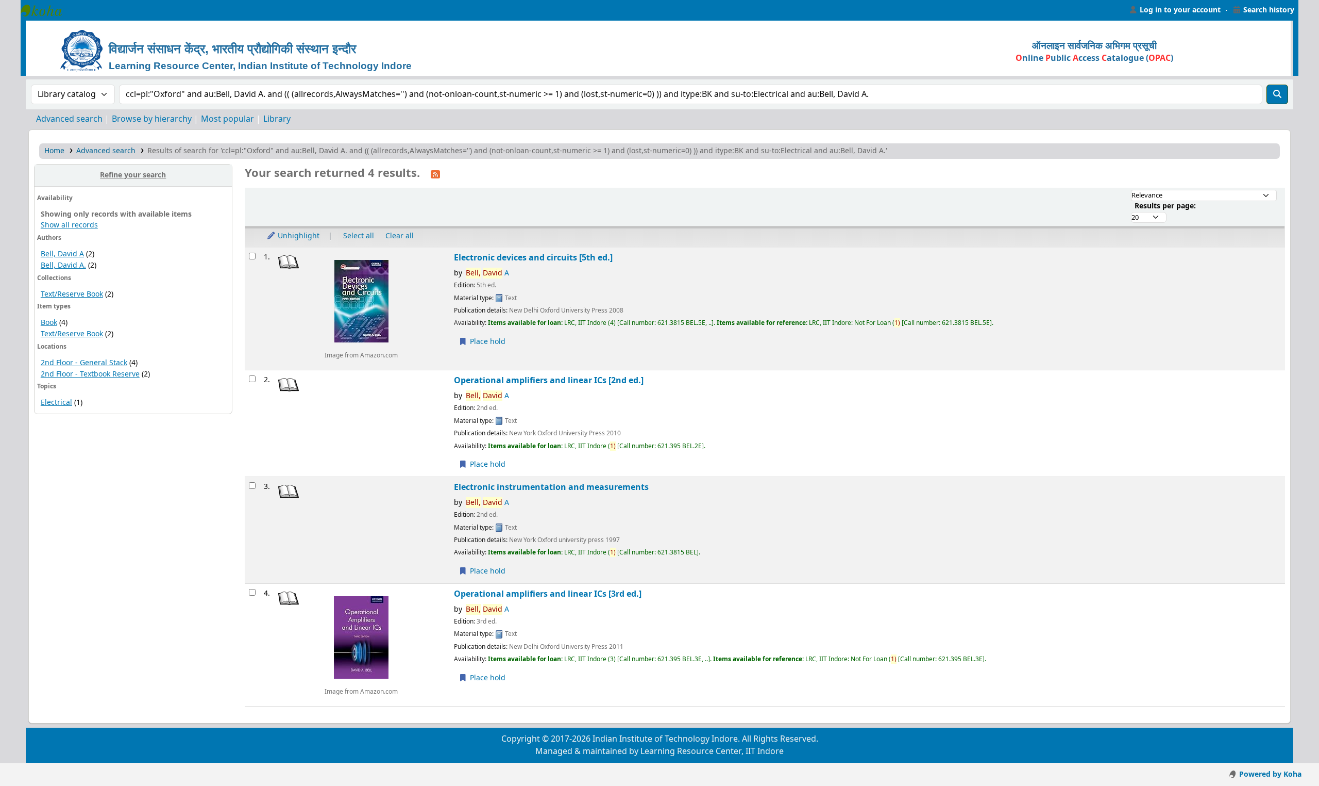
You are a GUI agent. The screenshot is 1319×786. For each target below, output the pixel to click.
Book (49, 322)
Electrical (56, 402)
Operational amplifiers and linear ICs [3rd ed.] (547, 594)
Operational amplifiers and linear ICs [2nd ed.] (549, 380)
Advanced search (69, 119)
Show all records (69, 225)
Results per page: (1165, 206)
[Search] (1277, 94)
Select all (358, 236)
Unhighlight (297, 236)
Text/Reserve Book (72, 294)
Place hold (486, 341)
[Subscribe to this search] (435, 174)
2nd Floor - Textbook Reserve (90, 374)
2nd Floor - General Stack (84, 362)
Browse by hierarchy (152, 119)
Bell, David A (62, 254)
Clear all (399, 236)
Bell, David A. (63, 265)
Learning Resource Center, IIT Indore (46, 10)
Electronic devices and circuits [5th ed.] (533, 258)
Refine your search (133, 175)
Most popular (227, 119)
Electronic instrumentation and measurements (551, 487)
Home (54, 150)
